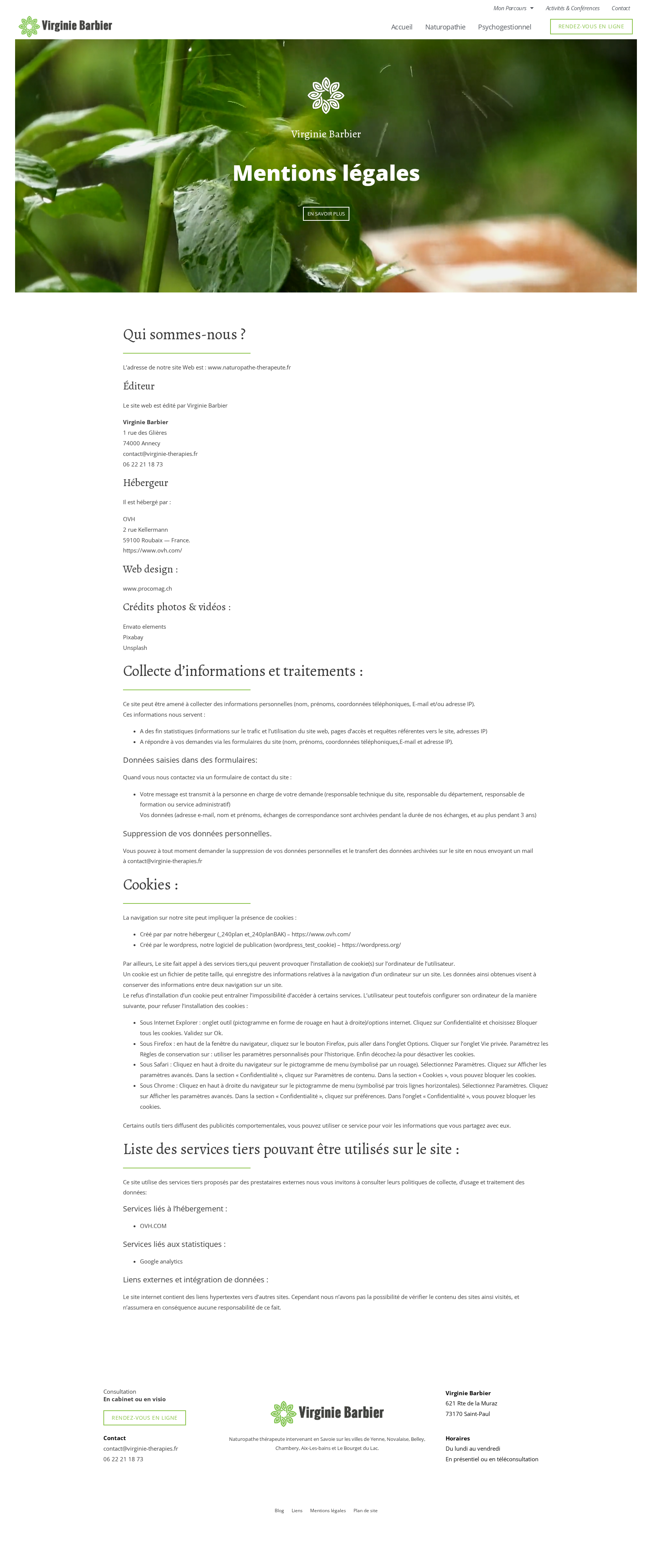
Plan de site (366, 1510)
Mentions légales (328, 1510)
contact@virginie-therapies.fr (160, 453)
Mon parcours (510, 8)
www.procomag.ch (147, 588)
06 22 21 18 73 (143, 464)
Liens (297, 1510)
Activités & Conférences (573, 8)
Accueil (402, 26)
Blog (279, 1510)
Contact (621, 8)
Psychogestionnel (505, 26)
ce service (354, 1125)
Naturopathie (445, 26)
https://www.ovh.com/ (152, 550)
